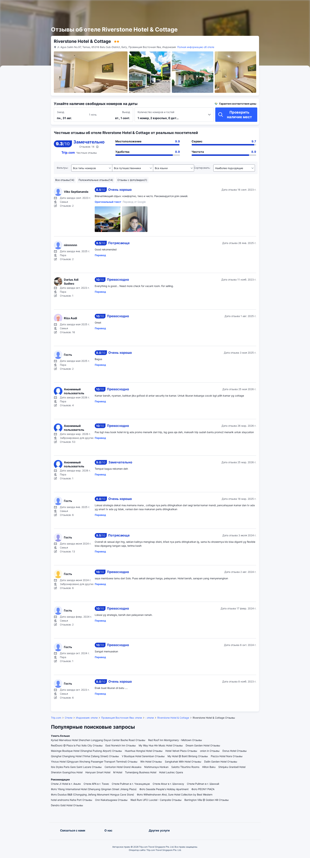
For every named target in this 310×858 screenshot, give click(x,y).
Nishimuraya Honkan (156, 766)
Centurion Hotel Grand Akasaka (123, 766)
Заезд (60, 112)
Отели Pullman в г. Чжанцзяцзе (131, 783)
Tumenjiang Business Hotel (140, 772)
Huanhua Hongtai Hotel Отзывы (144, 750)
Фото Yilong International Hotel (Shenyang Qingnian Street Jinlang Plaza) (94, 789)
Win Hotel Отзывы (151, 761)
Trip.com (56, 717)
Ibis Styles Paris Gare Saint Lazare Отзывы (76, 766)
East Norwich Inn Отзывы (120, 745)
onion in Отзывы (210, 750)
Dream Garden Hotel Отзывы (203, 745)
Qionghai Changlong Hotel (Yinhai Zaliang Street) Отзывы (85, 756)
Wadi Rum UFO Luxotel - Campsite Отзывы (156, 799)
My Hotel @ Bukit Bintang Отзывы (188, 756)
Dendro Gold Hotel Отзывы (67, 805)
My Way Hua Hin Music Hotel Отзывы (161, 745)
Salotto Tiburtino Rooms (185, 766)
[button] (270, 6)
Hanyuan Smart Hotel (97, 772)
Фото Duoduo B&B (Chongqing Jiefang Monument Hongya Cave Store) (92, 794)
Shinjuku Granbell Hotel (231, 766)
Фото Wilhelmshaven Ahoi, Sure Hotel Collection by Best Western (174, 794)
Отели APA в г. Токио (96, 783)
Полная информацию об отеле (195, 47)
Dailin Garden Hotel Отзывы (220, 761)
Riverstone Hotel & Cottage (173, 717)
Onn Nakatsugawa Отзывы (111, 799)
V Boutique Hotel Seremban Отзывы (143, 756)
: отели (149, 717)
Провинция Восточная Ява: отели (121, 717)
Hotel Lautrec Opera (171, 772)
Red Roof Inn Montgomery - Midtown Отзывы (175, 740)
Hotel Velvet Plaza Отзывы (181, 750)
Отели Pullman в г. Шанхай (203, 783)
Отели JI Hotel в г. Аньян (66, 783)
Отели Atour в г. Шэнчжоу (168, 783)
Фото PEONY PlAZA (202, 789)
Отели (68, 717)
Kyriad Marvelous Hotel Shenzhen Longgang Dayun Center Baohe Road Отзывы (98, 740)
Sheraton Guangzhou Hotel (67, 772)
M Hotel (117, 772)
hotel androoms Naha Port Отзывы (71, 799)
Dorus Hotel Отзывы (234, 750)
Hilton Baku (208, 766)
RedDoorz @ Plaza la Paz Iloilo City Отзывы (77, 745)
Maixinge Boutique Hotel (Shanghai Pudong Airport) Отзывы (86, 750)
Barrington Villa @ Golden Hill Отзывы (206, 799)
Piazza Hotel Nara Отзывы (227, 756)
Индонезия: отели (87, 717)
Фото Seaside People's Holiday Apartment (164, 789)
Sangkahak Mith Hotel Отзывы (183, 761)
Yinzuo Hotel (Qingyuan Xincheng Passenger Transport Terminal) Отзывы (94, 761)
